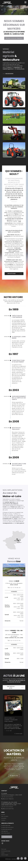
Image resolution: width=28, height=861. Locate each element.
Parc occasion (4, 816)
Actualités (3, 818)
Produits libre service (6, 829)
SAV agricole (4, 831)
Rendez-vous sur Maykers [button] (14, 38)
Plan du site (3, 849)
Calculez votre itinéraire (7, 796)
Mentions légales (4, 854)
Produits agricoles (5, 825)
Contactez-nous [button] (7, 836)
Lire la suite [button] (19, 733)
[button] (14, 775)
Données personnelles (5, 851)
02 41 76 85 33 (9, 799)
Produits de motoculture (7, 827)
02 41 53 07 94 (9, 808)
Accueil (3, 814)
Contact (3, 820)
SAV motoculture (5, 833)
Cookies (2, 852)
